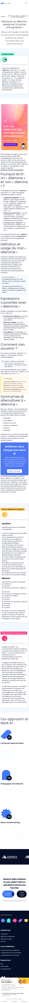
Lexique (3, 16)
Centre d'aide (4, 966)
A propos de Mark (6, 969)
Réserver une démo (14, 471)
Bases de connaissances (8, 936)
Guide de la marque (6, 939)
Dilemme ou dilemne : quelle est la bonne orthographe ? (18, 16)
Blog (2, 964)
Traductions (4, 934)
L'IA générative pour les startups (10, 955)
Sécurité (3, 941)
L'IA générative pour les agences (10, 950)
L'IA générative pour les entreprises (11, 953)
